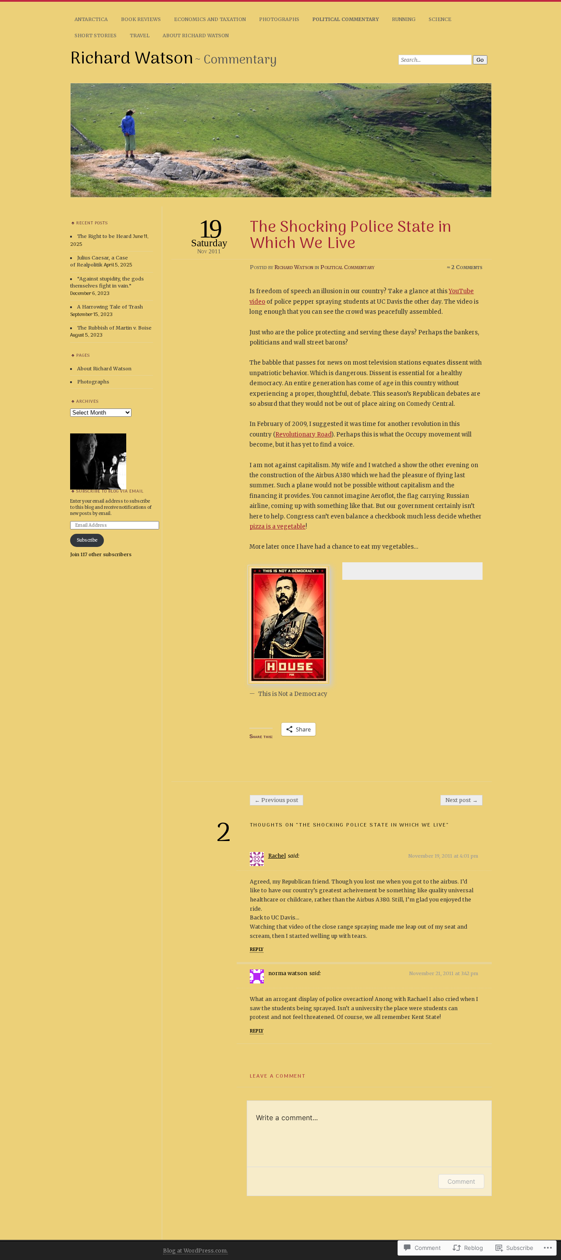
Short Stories (96, 35)
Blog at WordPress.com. (195, 1250)
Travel (139, 35)
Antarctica (91, 19)
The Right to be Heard (104, 236)
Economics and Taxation (210, 19)
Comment (461, 1181)
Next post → (461, 800)
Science (440, 19)
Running (403, 19)
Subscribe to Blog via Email (110, 491)
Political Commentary (345, 19)
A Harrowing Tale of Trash (110, 307)
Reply (256, 949)
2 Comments (467, 267)
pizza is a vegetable (277, 526)
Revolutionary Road (303, 434)
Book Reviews (141, 19)
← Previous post (276, 800)
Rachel (277, 855)
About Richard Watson (196, 35)
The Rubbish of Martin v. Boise (114, 328)
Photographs (279, 19)
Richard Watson (131, 59)
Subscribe (87, 540)
